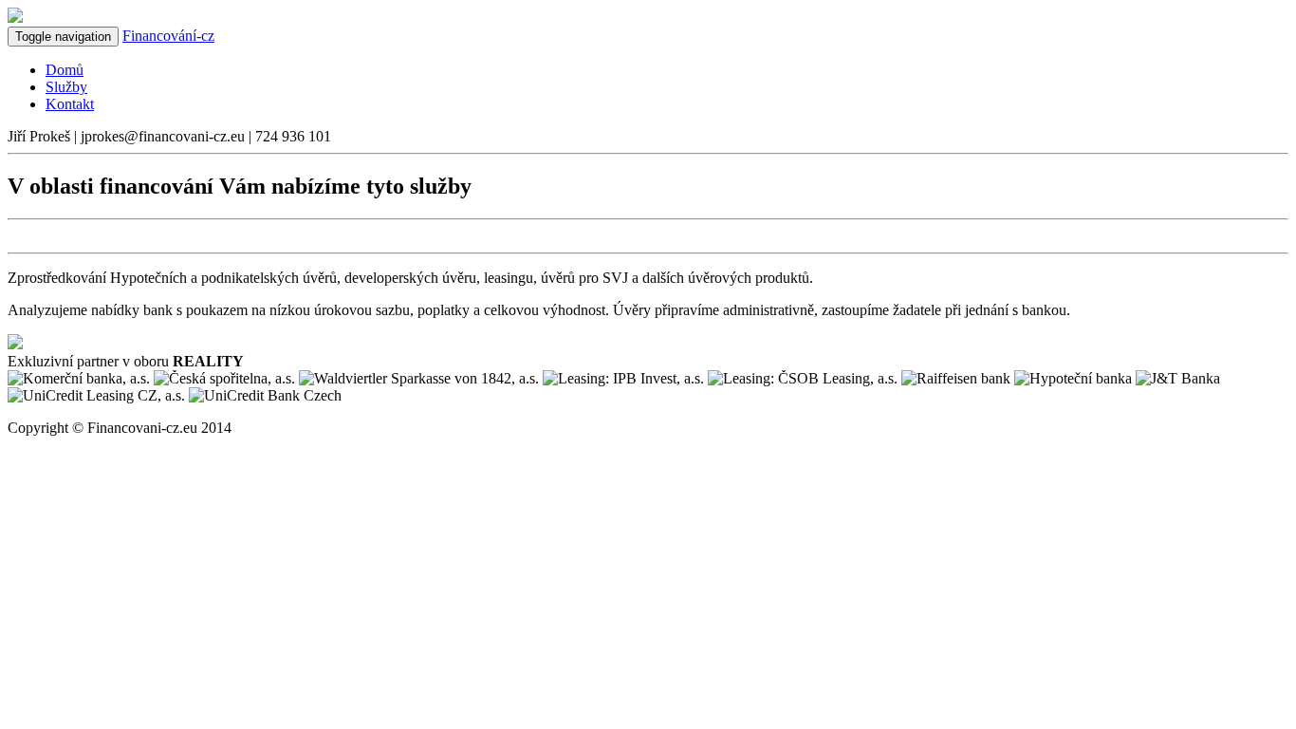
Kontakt (70, 104)
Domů (64, 70)
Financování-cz (168, 36)
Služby (66, 87)
